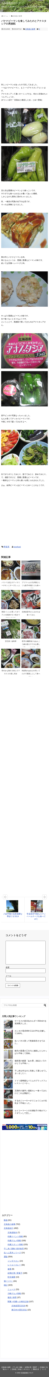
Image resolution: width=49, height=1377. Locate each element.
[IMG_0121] (24, 247)
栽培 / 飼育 (12, 1297)
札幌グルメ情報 (14, 1241)
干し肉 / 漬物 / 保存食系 (14, 1249)
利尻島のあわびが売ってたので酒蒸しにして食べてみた (31, 674)
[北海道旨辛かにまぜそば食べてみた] (30, 599)
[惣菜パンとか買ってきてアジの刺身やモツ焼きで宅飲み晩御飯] (10, 599)
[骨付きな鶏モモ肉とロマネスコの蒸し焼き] (10, 658)
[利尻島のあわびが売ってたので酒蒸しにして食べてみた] (30, 658)
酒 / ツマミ (8, 1281)
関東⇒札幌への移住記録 (18, 1302)
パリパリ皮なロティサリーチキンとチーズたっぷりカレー (11, 585)
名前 (7, 967)
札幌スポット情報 (15, 1245)
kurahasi (17, 547)
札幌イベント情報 (15, 1236)
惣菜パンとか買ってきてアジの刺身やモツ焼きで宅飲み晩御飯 (11, 615)
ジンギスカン (13, 1261)
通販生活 (36, 1369)
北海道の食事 (30, 29)
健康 (9, 1269)
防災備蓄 (11, 1277)
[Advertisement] (24, 56)
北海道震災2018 (18, 1306)
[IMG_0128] (24, 406)
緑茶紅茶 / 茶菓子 (15, 1273)
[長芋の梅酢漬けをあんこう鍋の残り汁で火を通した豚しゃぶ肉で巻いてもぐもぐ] (30, 629)
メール (8, 976)
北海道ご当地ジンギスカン (21, 1369)
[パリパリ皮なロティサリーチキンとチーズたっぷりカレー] (10, 570)
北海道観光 (12, 1233)
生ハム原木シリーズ (12, 1253)
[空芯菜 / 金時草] (10, 629)
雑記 (6, 1285)
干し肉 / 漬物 (17, 1367)
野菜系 (6, 547)
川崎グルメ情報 (14, 1293)
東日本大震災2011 (19, 1310)
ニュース (11, 1289)
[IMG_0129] (24, 368)
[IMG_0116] (24, 143)
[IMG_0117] (24, 181)
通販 (6, 1257)
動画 (6, 1220)
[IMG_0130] (24, 464)
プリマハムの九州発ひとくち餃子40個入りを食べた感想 (31, 585)
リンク (44, 1369)
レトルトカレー (14, 1265)
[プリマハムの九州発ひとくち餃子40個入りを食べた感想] (30, 570)
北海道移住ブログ (10, 3)
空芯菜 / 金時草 (10, 641)
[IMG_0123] (24, 306)
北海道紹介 (8, 1228)
